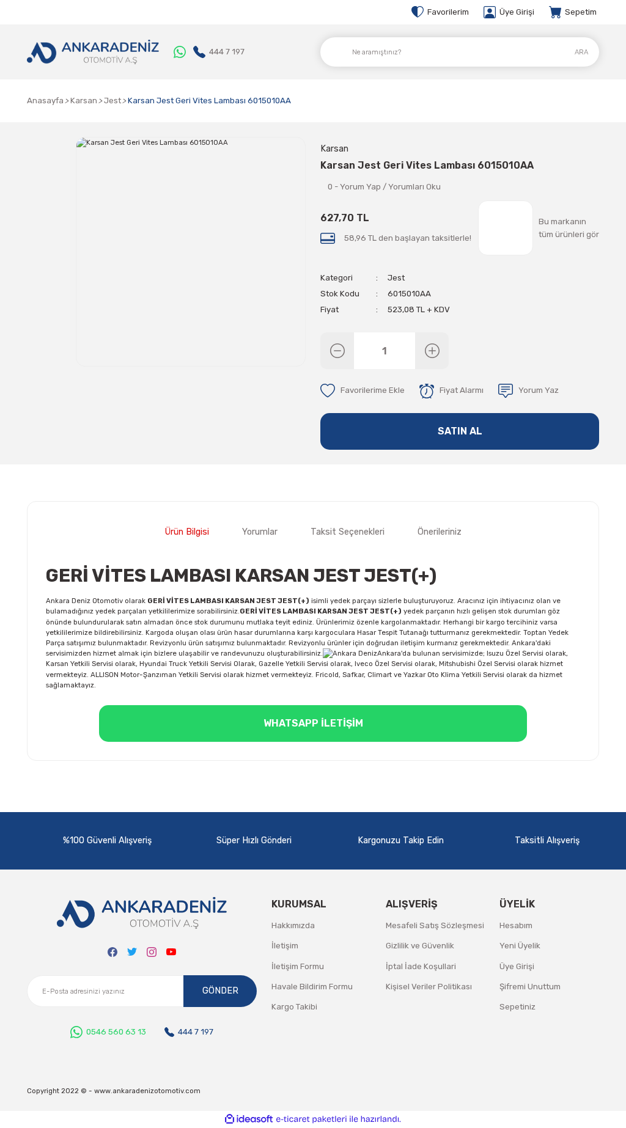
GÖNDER (220, 991)
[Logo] (93, 52)
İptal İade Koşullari (421, 966)
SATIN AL (460, 431)
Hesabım (515, 925)
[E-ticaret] (311, 1119)
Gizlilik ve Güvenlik (420, 945)
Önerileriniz (440, 532)
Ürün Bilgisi (187, 532)
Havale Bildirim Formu (312, 986)
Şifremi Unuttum (530, 986)
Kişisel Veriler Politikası (429, 986)
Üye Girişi (516, 966)
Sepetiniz (517, 1006)
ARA (581, 52)
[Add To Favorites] (362, 391)
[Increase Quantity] (432, 350)
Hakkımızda (293, 925)
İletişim (284, 945)
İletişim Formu (297, 966)
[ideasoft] (248, 1119)
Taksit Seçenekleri (348, 532)
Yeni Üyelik (519, 945)
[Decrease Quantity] (337, 350)
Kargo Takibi (294, 1006)
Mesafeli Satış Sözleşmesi (435, 925)
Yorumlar (260, 532)
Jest (396, 277)
